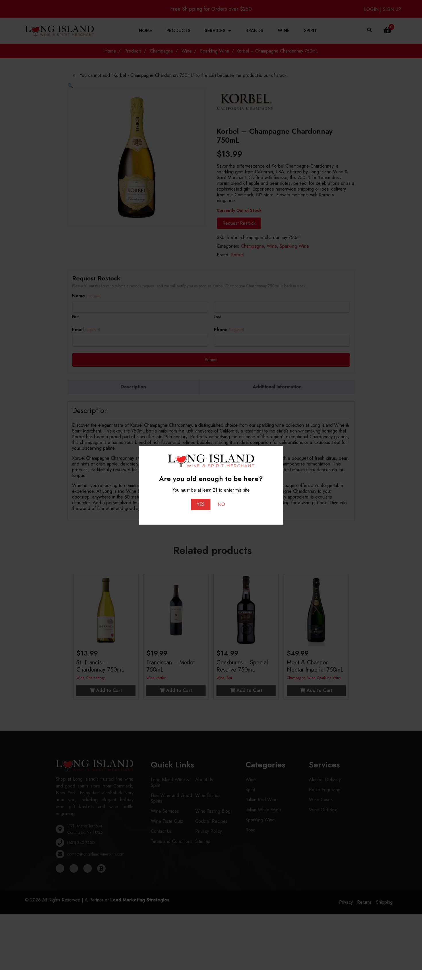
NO (221, 504)
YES (201, 504)
